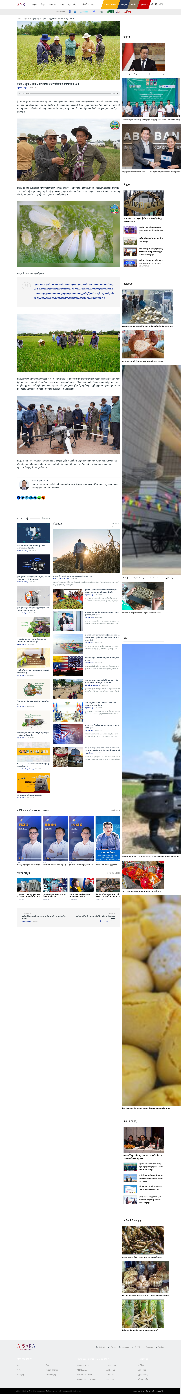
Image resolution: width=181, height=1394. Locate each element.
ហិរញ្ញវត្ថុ (43, 4)
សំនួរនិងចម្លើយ (142, 1370)
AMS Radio (110, 1379)
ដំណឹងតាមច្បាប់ (150, 1391)
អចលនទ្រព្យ (52, 4)
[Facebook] (19, 498)
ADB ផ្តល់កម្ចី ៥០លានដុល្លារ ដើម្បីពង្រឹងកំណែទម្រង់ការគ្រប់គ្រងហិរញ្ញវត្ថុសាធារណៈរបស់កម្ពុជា (142, 220)
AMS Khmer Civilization (86, 1379)
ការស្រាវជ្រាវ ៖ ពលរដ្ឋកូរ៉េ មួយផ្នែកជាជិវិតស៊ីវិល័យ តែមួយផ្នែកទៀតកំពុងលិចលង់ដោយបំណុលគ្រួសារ (147, 326)
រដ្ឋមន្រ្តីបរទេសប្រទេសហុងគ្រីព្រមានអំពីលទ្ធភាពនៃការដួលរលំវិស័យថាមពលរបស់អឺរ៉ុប (143, 74)
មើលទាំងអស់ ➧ (45, 518)
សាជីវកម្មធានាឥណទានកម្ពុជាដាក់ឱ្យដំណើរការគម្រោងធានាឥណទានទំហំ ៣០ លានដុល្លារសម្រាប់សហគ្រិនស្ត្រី (151, 263)
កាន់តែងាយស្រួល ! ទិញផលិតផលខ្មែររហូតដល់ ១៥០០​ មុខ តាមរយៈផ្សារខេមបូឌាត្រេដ (150, 1188)
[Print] (43, 498)
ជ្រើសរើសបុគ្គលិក (143, 1379)
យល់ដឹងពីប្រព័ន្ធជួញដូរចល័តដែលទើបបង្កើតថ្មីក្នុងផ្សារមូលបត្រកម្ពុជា (151, 240)
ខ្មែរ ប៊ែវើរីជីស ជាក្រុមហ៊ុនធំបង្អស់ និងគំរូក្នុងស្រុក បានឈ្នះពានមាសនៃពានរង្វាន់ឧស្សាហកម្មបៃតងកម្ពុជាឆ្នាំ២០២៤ (151, 1178)
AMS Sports (111, 1370)
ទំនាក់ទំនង (141, 1365)
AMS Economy (82, 1370)
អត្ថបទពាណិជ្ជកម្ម (73, 4)
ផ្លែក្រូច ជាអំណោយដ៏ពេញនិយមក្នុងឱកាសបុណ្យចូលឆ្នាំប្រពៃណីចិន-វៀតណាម (141, 891)
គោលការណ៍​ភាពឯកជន (139, 1391)
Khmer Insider (110, 4)
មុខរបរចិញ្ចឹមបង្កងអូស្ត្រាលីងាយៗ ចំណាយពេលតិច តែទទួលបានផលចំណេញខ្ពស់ (142, 1257)
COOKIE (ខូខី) (159, 1391)
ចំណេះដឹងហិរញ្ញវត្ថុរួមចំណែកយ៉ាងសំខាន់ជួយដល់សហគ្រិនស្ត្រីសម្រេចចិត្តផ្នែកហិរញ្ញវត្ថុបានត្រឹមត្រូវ (151, 230)
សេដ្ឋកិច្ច (34, 4)
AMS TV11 (110, 1374)
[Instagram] (27, 498)
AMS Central (111, 1365)
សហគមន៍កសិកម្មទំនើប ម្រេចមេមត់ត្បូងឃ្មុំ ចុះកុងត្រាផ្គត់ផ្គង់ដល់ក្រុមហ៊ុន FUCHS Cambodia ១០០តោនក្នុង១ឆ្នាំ (151, 120)
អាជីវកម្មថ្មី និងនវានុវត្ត (87, 4)
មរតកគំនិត (133, 4)
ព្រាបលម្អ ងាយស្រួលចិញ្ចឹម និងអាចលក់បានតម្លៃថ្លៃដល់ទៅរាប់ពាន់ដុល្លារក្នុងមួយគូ (142, 361)
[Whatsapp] (39, 498)
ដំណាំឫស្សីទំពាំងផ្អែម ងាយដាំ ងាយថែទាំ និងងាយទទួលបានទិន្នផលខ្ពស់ (140, 1330)
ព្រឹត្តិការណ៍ (26, 18)
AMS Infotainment (84, 1374)
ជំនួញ (62, 4)
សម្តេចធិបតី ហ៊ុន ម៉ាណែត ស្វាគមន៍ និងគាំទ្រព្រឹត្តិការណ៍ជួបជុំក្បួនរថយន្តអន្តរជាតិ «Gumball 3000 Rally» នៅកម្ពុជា (151, 1167)
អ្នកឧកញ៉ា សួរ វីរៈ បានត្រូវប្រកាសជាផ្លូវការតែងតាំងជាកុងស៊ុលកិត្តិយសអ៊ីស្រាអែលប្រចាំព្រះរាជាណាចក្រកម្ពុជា (150, 1200)
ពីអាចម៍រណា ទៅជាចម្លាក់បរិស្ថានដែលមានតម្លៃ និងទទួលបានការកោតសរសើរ (141, 613)
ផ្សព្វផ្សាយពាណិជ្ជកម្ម (143, 1374)
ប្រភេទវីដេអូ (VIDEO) (113, 873)
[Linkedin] (31, 498)
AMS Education (83, 1365)
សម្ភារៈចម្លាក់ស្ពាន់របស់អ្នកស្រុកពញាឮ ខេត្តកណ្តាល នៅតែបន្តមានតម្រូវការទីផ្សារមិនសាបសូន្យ (145, 1295)
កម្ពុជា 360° (144, 4)
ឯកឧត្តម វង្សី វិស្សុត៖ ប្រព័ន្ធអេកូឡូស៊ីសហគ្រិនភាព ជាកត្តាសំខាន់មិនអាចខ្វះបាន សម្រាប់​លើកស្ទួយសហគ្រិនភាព (143, 1157)
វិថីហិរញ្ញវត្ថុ (123, 4)
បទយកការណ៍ (20, 550)
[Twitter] (23, 498)
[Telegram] (35, 498)
